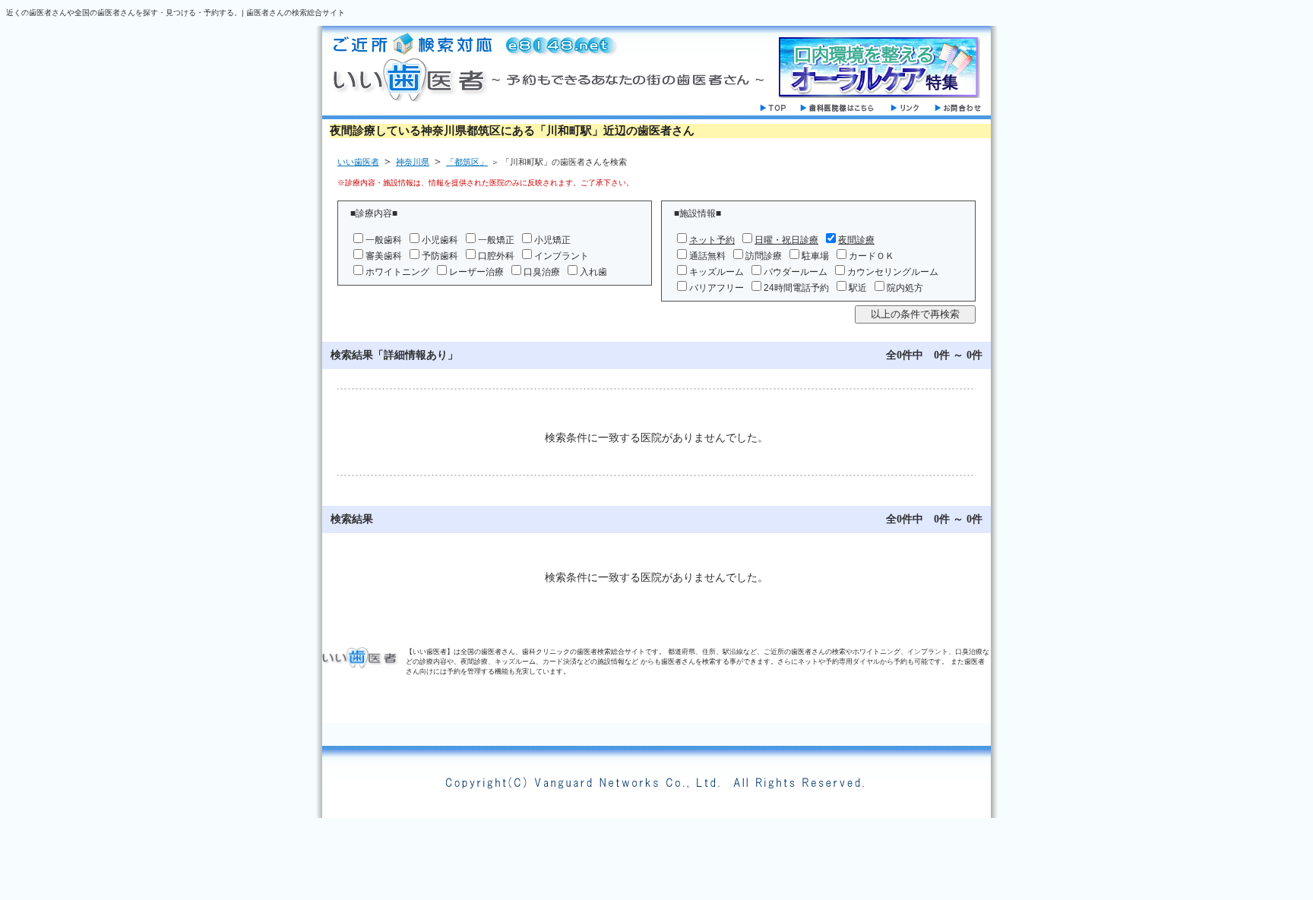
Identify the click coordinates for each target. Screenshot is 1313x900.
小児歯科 (440, 240)
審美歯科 (383, 256)
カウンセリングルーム (892, 272)
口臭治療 (542, 272)
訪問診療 (763, 256)
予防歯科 (440, 256)
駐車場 (815, 256)
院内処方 (905, 288)
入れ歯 (593, 272)
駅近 (858, 288)
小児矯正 (552, 240)
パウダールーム (795, 272)
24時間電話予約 (796, 288)
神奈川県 (412, 161)
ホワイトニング (397, 272)
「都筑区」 (467, 161)
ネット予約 (712, 240)
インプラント (561, 256)
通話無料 (707, 256)
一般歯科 (383, 240)
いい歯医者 (358, 161)
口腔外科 (496, 256)
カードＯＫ (871, 256)
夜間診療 (856, 240)
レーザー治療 (476, 272)
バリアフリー (716, 288)
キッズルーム (716, 272)
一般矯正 (496, 240)
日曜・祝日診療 (786, 240)
